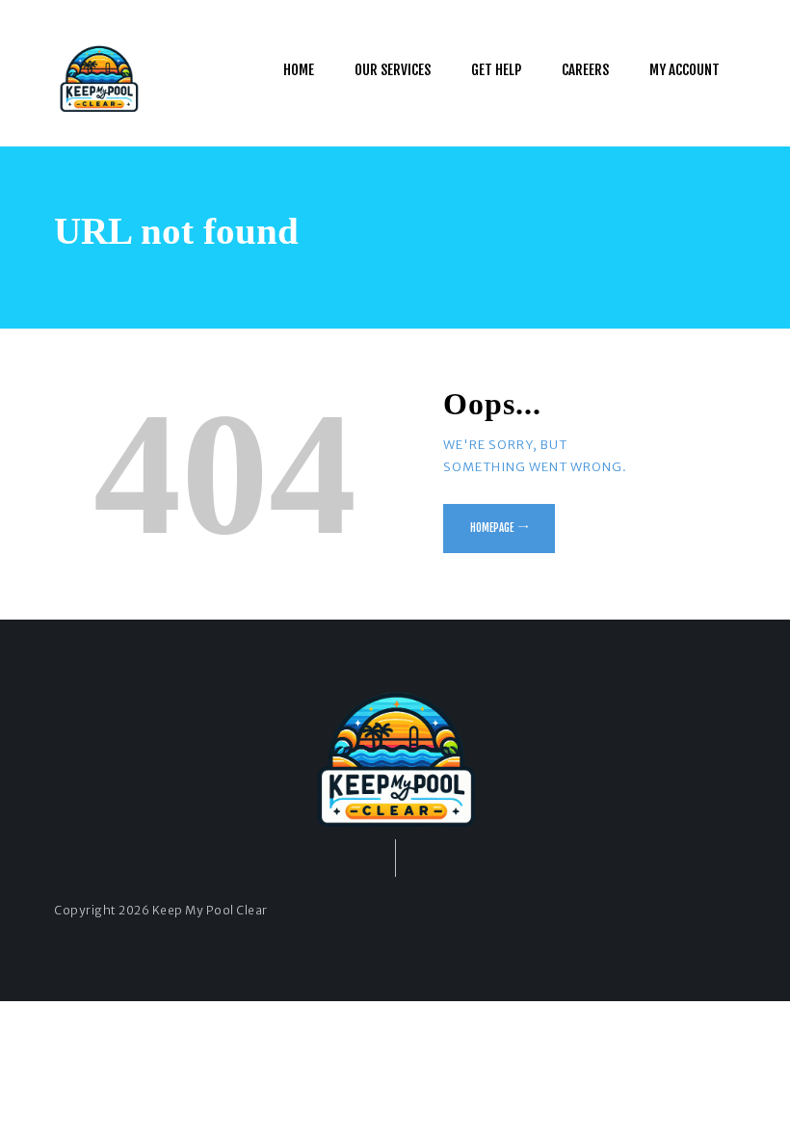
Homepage (492, 528)
